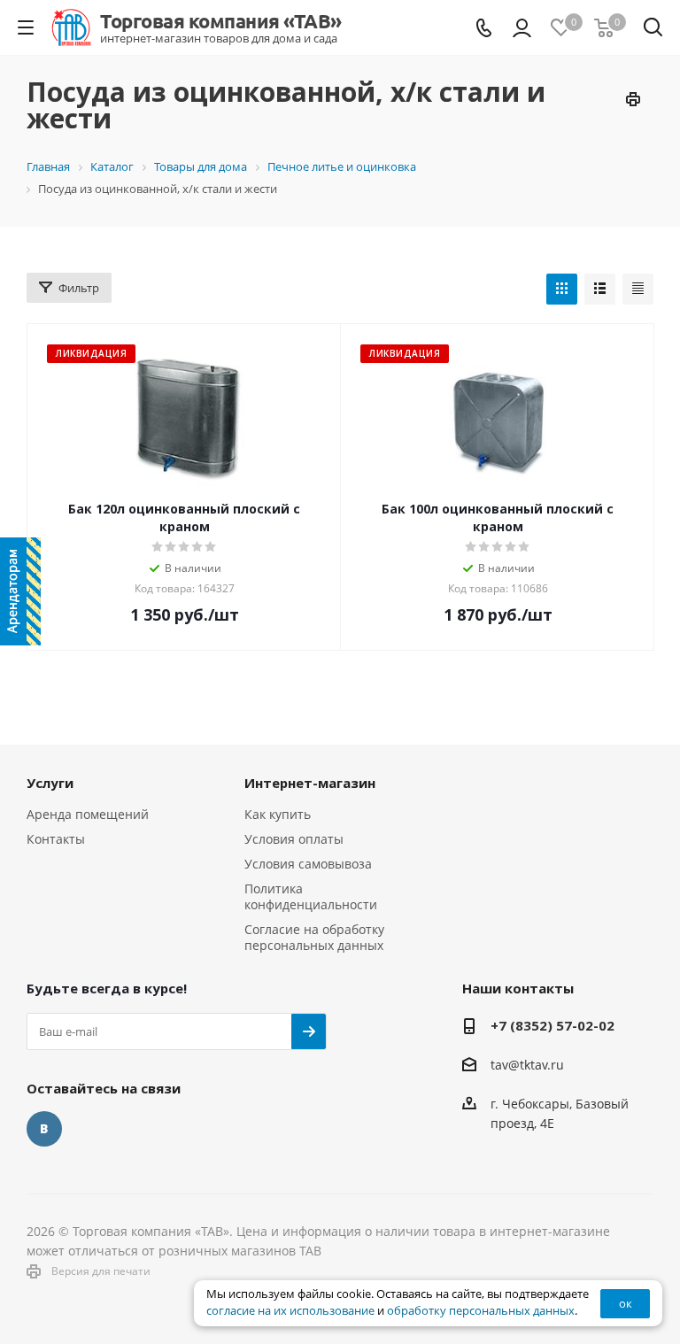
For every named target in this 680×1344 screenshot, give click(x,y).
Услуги (50, 783)
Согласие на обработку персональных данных (314, 937)
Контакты (56, 838)
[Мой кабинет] (522, 27)
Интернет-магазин (309, 783)
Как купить (277, 814)
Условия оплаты (294, 838)
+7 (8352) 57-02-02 (552, 1025)
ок (625, 1303)
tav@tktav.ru (527, 1064)
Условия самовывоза (308, 863)
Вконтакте (44, 1129)
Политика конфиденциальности (310, 896)
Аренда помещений (88, 814)
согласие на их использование (290, 1310)
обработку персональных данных (481, 1310)
